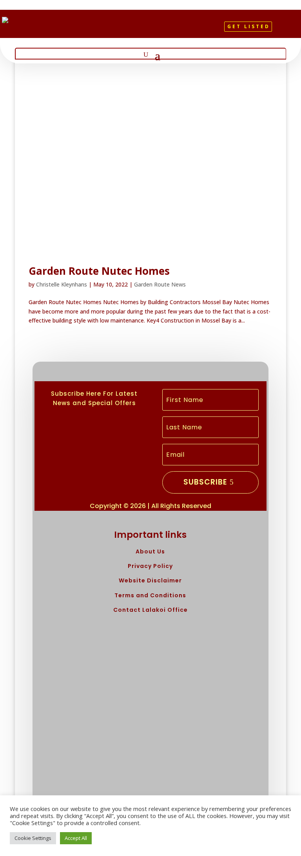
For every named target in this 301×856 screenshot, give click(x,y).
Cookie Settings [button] (33, 838)
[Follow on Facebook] (134, 30)
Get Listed (248, 26)
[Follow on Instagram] (161, 30)
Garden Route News (160, 284)
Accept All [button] (76, 838)
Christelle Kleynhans (61, 284)
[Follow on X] (147, 30)
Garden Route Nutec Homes (99, 271)
